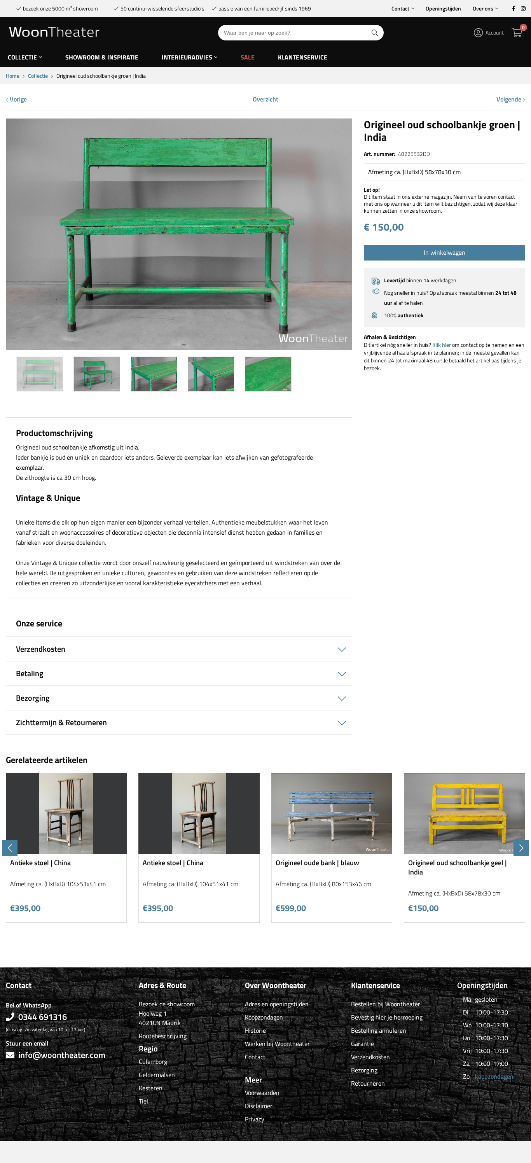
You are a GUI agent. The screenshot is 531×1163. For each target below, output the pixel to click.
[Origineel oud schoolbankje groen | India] (179, 347)
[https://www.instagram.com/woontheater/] (523, 8)
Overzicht (265, 99)
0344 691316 (42, 1016)
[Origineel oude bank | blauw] (332, 851)
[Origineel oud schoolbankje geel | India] (464, 851)
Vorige (17, 99)
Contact (400, 8)
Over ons (483, 8)
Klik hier (441, 345)
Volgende (509, 99)
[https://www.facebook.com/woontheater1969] (513, 8)
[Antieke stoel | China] (66, 851)
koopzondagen (494, 1076)
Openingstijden (443, 8)
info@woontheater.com (61, 1055)
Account (495, 32)
